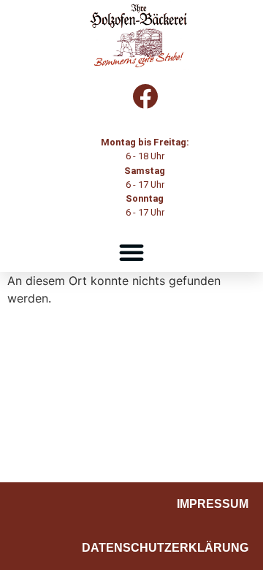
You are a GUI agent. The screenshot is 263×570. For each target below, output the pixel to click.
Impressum (212, 504)
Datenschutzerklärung (165, 548)
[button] (131, 252)
